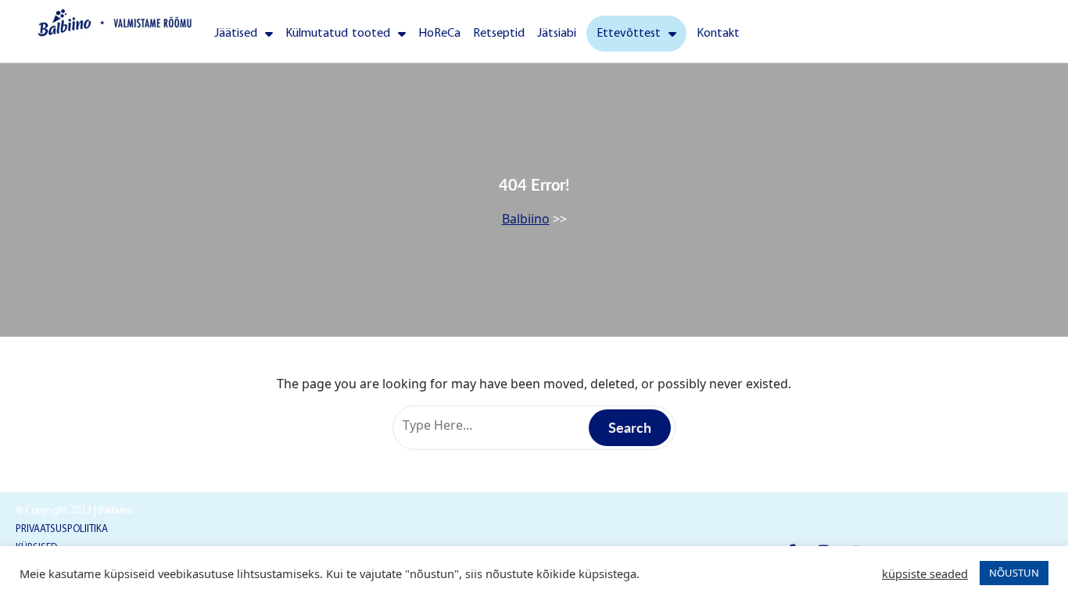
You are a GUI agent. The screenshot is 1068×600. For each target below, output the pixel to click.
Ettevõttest (629, 33)
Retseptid (499, 33)
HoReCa (439, 33)
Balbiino (526, 218)
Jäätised (235, 33)
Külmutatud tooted (337, 33)
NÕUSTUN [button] (1014, 573)
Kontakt (718, 33)
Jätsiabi (556, 33)
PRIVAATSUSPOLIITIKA (62, 529)
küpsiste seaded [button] (925, 573)
